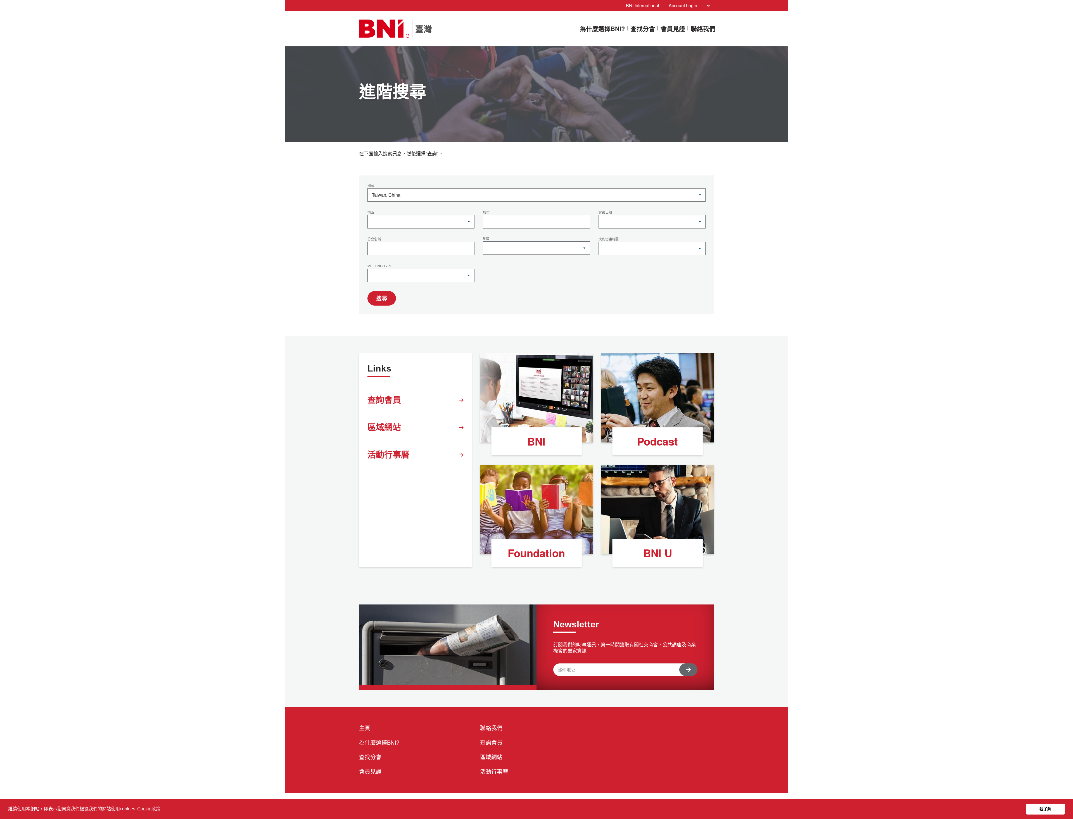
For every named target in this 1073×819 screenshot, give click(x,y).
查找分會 (642, 29)
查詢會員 (384, 399)
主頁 (364, 728)
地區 (370, 213)
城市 (486, 213)
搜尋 (381, 298)
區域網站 (384, 427)
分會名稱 (374, 239)
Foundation (536, 553)
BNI (536, 441)
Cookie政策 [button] (148, 808)
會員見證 (673, 29)
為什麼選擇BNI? (602, 29)
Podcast (657, 441)
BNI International (642, 5)
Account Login (683, 5)
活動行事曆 (388, 454)
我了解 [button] (1045, 809)
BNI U (657, 553)
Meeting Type (379, 266)
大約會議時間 (609, 239)
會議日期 (605, 213)
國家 (370, 186)
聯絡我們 (703, 29)
